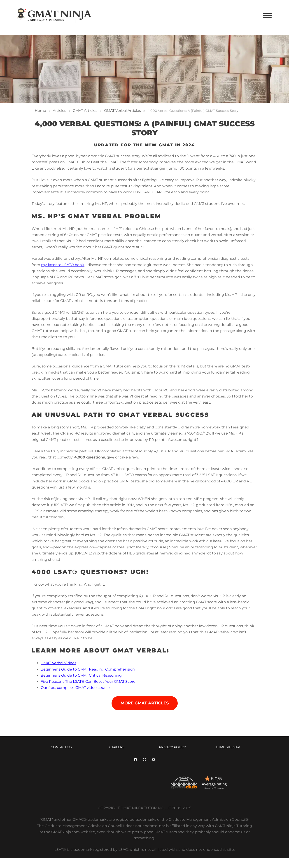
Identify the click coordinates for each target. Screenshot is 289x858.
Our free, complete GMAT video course (75, 687)
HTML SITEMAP (228, 747)
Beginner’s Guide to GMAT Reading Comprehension (88, 669)
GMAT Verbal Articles (122, 110)
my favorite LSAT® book (62, 265)
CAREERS (116, 747)
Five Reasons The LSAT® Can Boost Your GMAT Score (88, 681)
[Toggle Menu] (267, 15)
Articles (59, 110)
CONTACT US (61, 747)
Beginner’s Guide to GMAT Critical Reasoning (81, 675)
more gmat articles (145, 703)
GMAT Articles (85, 110)
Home (40, 110)
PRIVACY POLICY (172, 747)
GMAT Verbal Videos (58, 663)
